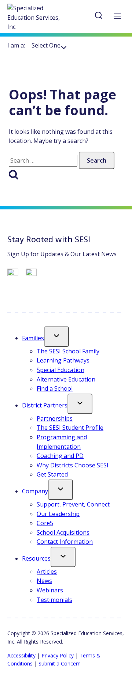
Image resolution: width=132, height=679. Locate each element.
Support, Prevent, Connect (73, 504)
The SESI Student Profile (70, 428)
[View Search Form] (98, 16)
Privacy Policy (57, 655)
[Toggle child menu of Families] (56, 336)
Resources (36, 558)
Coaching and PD (60, 456)
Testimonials (54, 600)
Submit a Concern (59, 663)
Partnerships (55, 418)
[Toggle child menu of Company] (60, 489)
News (44, 581)
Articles (47, 572)
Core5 (45, 523)
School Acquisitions (63, 532)
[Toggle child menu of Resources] (63, 557)
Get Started (52, 474)
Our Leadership (58, 514)
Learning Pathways (63, 360)
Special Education (60, 370)
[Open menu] (117, 17)
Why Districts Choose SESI (73, 465)
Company (35, 491)
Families (33, 338)
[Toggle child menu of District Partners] (79, 404)
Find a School (55, 388)
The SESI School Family (68, 351)
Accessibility (21, 655)
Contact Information (65, 542)
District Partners (44, 405)
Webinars (50, 590)
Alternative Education (66, 379)
